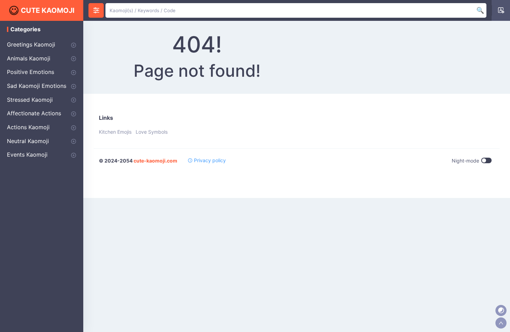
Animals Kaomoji (28, 58)
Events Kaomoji (27, 154)
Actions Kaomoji (28, 127)
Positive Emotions (30, 71)
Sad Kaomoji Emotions (36, 85)
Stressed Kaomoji (30, 99)
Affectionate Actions (34, 113)
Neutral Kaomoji (28, 141)
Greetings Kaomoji (31, 44)
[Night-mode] (501, 310)
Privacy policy (209, 160)
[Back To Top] (501, 323)
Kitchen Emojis (115, 132)
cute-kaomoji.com (155, 161)
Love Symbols (152, 132)
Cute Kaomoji (48, 10)
